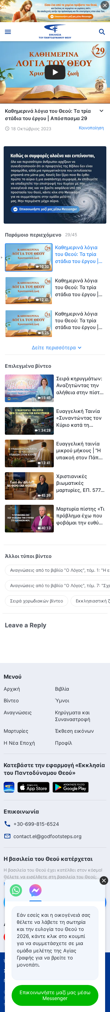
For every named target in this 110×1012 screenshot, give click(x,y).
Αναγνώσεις (18, 712)
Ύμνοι (62, 700)
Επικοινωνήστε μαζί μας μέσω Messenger (55, 995)
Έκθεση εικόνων (74, 731)
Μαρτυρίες (16, 731)
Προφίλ (63, 743)
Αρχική (12, 689)
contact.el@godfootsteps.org (47, 836)
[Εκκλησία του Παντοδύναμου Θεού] (55, 31)
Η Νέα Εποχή (19, 743)
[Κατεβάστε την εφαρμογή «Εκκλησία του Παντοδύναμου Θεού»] (9, 787)
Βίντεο (11, 700)
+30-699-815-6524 (36, 824)
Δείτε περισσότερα (54, 347)
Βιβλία (62, 689)
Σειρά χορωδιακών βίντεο (36, 600)
